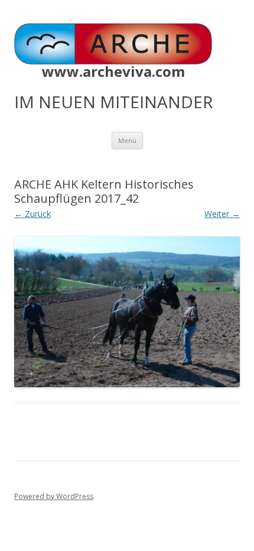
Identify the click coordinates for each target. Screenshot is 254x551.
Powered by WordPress (53, 496)
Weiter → (222, 213)
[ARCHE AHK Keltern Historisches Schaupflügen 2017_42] (127, 311)
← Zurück (32, 213)
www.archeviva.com (113, 71)
